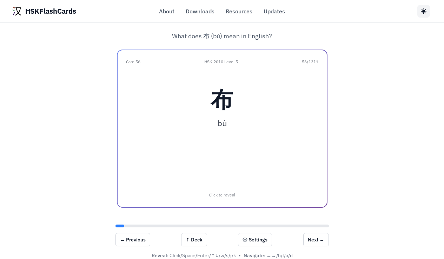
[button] (222, 129)
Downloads (200, 11)
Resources (239, 11)
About (166, 11)
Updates (274, 11)
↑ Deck (194, 240)
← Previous (133, 240)
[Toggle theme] (423, 11)
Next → (316, 240)
